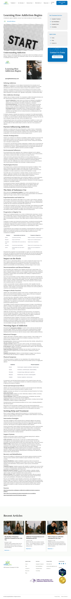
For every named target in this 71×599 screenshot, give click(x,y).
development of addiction (17, 192)
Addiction (5, 85)
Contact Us (52, 3)
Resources (27, 570)
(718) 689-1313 (49, 564)
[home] (6, 3)
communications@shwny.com (51, 566)
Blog (26, 572)
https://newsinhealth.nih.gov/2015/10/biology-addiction (15, 495)
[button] (13, 3)
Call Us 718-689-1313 (57, 56)
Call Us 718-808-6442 (62, 3)
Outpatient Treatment (40, 564)
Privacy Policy (57, 596)
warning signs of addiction (16, 327)
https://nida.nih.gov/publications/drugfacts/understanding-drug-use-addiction (20, 493)
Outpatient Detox (39, 568)
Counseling (38, 570)
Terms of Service (64, 596)
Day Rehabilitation (39, 566)
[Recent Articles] (14, 528)
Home (26, 564)
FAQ (26, 566)
